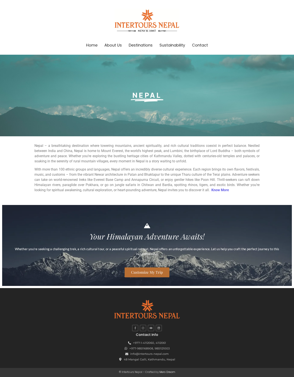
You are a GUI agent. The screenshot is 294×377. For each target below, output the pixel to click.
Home (91, 45)
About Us (113, 45)
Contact (200, 45)
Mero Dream (167, 372)
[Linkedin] (159, 328)
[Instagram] (143, 328)
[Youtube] (151, 328)
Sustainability (172, 45)
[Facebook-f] (135, 328)
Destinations (141, 45)
